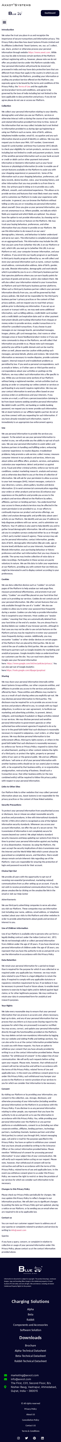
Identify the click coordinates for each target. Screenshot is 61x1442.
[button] (4, 22)
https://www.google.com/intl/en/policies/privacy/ (29, 663)
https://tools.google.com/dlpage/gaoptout (26, 670)
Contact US (31, 1425)
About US (30, 1414)
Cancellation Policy (30, 1420)
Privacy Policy (30, 1409)
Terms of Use (24, 86)
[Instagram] (18, 1438)
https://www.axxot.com (39, 52)
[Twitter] (26, 1438)
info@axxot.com (18, 1230)
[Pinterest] (34, 1438)
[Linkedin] (42, 1438)
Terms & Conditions (30, 1431)
